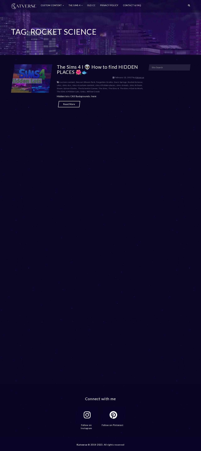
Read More (69, 104)
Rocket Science (135, 82)
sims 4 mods (123, 85)
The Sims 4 (114, 88)
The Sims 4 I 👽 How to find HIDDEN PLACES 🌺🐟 (97, 69)
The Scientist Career (88, 88)
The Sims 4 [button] (74, 5)
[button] (189, 6)
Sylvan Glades (70, 88)
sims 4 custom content (83, 85)
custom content (67, 82)
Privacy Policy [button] (109, 5)
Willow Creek (93, 91)
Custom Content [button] (51, 5)
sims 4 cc (66, 85)
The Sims (103, 88)
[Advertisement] (77, 122)
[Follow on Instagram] (87, 415)
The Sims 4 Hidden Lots (68, 91)
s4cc (59, 85)
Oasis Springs (120, 82)
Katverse (139, 77)
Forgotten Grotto (104, 82)
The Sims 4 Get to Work (131, 88)
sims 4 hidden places (105, 85)
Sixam (59, 88)
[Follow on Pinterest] (113, 415)
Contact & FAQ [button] (132, 5)
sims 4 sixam (136, 85)
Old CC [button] (91, 5)
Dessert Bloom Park (85, 82)
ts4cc (83, 91)
